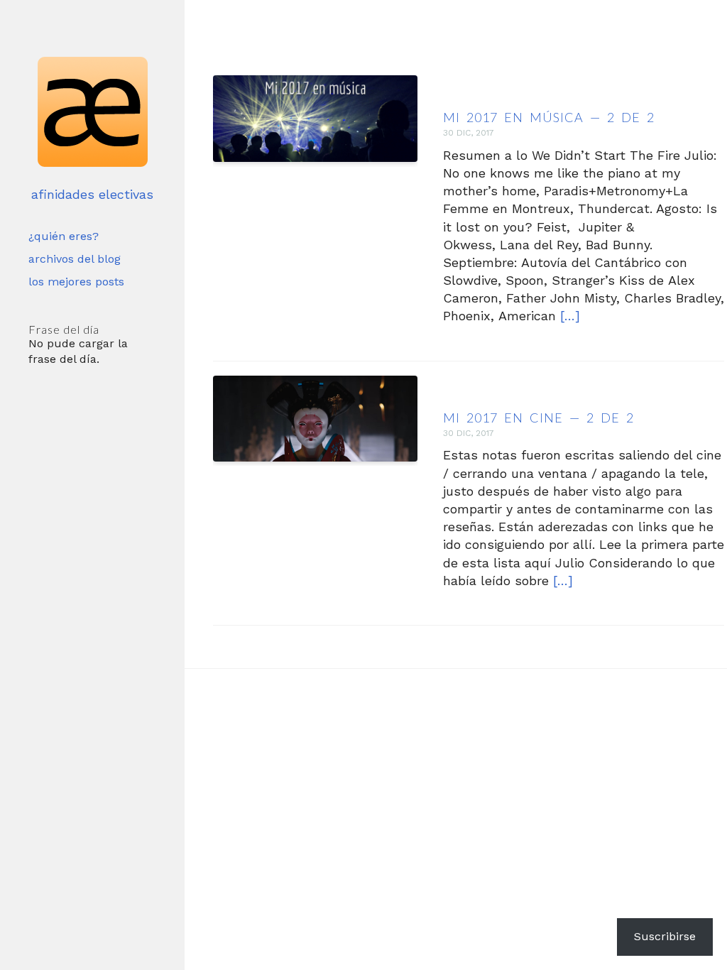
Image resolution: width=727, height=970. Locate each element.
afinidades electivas (92, 194)
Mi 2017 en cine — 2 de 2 (538, 417)
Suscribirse (665, 936)
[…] (570, 315)
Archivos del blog (74, 259)
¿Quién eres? (63, 236)
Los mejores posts (76, 281)
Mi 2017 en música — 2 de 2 (549, 117)
